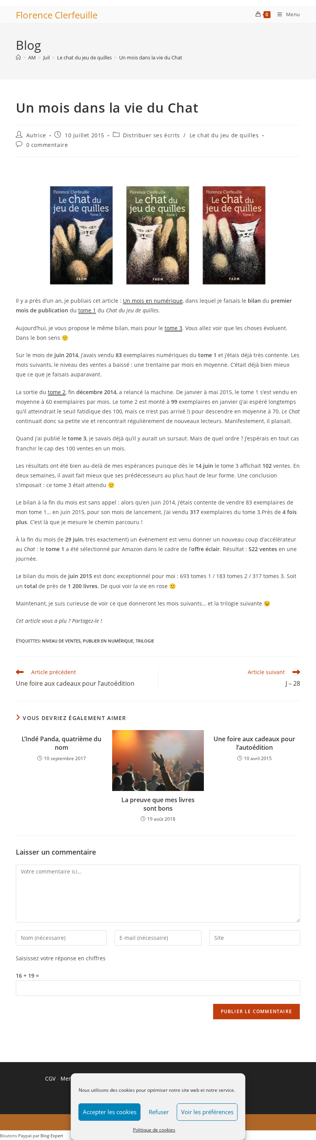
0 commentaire (47, 144)
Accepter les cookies (109, 1112)
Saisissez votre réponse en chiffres (61, 958)
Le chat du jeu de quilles (224, 135)
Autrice (36, 135)
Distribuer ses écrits (151, 135)
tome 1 (87, 310)
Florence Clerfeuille (56, 14)
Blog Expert (51, 1135)
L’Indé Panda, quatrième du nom (61, 743)
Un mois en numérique (153, 300)
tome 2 (57, 392)
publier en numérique (108, 641)
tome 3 (173, 328)
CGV (50, 1078)
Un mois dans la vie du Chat (150, 57)
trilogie (145, 641)
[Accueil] (18, 57)
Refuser (159, 1112)
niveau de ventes (61, 641)
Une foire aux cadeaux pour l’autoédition (254, 743)
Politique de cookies (154, 1130)
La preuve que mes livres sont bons (158, 804)
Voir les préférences (207, 1112)
